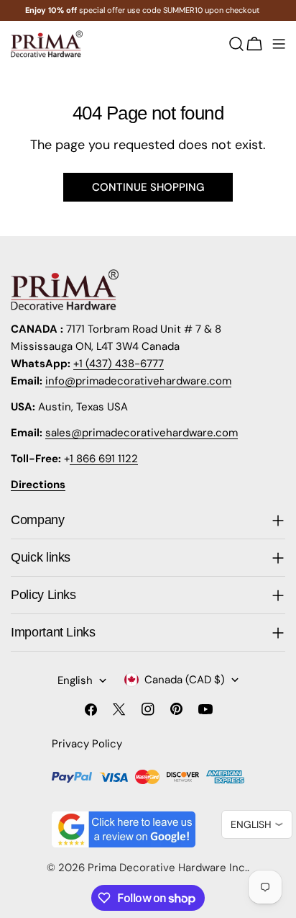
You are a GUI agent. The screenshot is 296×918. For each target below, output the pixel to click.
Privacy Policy (87, 744)
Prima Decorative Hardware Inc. (167, 867)
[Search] (236, 44)
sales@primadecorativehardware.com (141, 433)
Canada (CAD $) (184, 679)
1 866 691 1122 (104, 458)
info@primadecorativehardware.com (138, 381)
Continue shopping (148, 187)
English (75, 680)
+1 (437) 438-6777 (118, 363)
